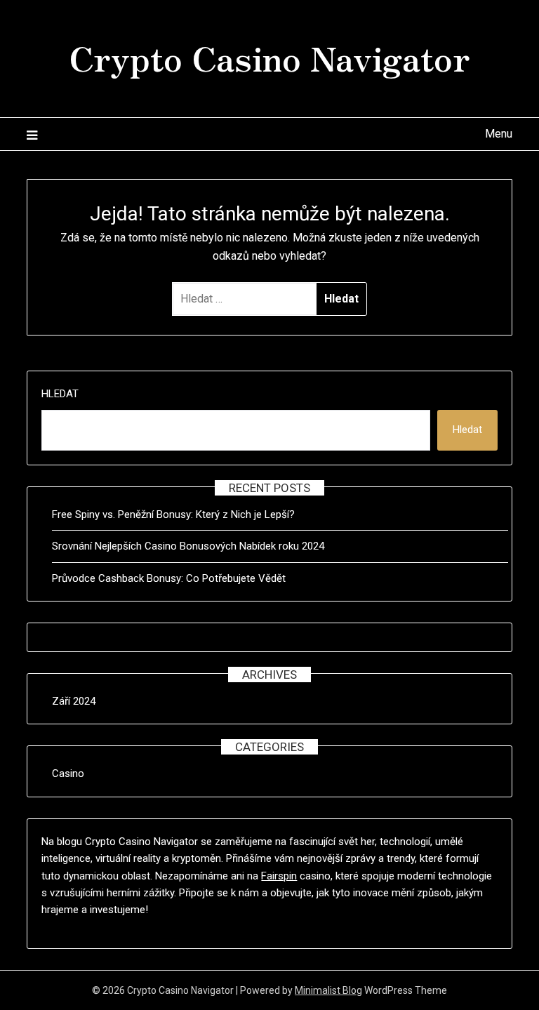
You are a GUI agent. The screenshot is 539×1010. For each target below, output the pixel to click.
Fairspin (279, 876)
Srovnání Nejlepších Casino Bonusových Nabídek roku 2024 (188, 546)
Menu (498, 133)
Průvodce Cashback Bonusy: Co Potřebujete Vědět (169, 578)
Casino (68, 773)
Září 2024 (73, 701)
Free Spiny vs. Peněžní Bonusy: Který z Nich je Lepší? (173, 514)
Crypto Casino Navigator (269, 56)
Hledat (60, 393)
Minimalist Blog (328, 990)
